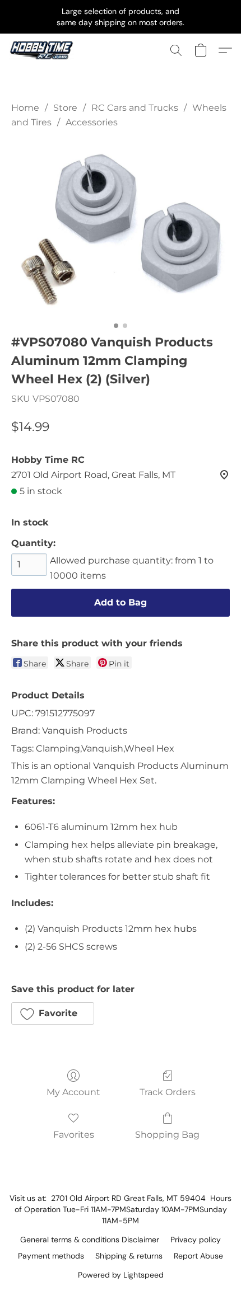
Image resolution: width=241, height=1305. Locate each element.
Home (25, 107)
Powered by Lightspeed (121, 1275)
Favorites (73, 1134)
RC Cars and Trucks (134, 107)
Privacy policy (195, 1239)
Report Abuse (198, 1256)
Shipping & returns (129, 1256)
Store (65, 107)
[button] (43, 50)
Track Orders (168, 1092)
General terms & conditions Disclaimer (89, 1239)
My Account (73, 1092)
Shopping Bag (167, 1134)
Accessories (92, 122)
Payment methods (51, 1256)
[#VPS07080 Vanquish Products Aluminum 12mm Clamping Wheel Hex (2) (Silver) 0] (120, 229)
